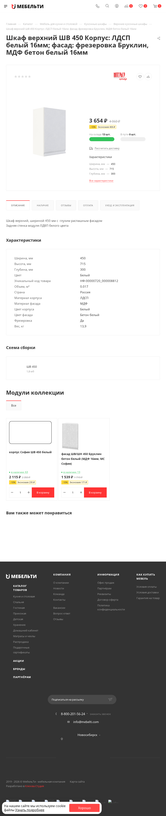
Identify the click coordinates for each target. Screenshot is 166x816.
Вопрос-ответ (61, 613)
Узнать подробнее (29, 810)
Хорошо (84, 808)
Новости (58, 588)
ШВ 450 (32, 366)
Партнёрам (22, 677)
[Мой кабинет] (117, 6)
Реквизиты (104, 594)
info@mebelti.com (86, 722)
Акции (18, 661)
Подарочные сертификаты (21, 650)
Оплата (88, 205)
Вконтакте (67, 757)
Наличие (43, 205)
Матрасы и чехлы (24, 636)
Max (98, 757)
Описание (18, 205)
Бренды (19, 669)
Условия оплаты (146, 587)
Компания (62, 574)
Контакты (59, 599)
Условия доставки (147, 592)
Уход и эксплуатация (119, 205)
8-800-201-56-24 (73, 714)
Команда (58, 594)
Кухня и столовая (24, 596)
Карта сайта (77, 781)
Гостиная (19, 608)
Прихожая (19, 613)
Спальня (18, 602)
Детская (18, 619)
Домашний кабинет (25, 630)
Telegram (77, 757)
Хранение (19, 625)
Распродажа (21, 642)
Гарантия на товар (148, 598)
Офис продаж (105, 582)
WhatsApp (88, 757)
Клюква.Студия (34, 786)
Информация (108, 574)
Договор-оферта (107, 599)
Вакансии (59, 608)
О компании (61, 582)
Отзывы (66, 205)
